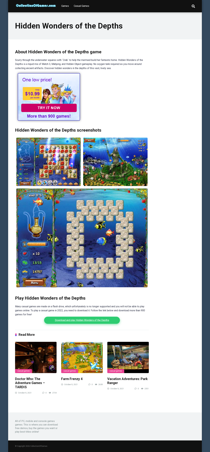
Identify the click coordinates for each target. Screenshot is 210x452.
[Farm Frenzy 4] (82, 357)
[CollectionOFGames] (36, 4)
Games (65, 5)
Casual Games (81, 5)
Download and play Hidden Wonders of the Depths (82, 320)
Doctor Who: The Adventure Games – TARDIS (30, 383)
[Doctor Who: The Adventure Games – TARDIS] (36, 357)
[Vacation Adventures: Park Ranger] (128, 357)
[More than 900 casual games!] (49, 121)
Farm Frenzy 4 (72, 379)
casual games (23, 371)
